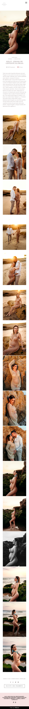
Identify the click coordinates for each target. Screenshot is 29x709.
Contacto (14, 699)
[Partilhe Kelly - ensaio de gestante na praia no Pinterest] (18, 682)
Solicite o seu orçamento (14, 686)
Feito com (14, 707)
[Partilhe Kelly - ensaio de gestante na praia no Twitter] (15, 682)
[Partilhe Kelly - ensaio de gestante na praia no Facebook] (10, 682)
